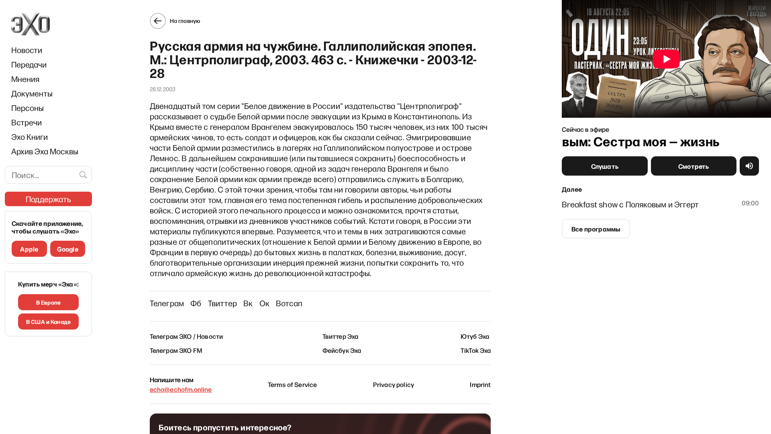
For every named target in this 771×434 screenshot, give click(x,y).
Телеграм (167, 303)
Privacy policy (393, 384)
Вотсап (289, 303)
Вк (248, 303)
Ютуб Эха (475, 336)
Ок (264, 303)
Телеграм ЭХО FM (176, 350)
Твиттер (222, 303)
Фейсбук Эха (341, 350)
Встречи (26, 122)
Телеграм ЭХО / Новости (186, 336)
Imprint (480, 384)
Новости (26, 50)
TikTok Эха (476, 350)
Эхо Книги (29, 136)
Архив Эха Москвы (44, 151)
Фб (195, 303)
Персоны (27, 107)
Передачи (29, 64)
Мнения (25, 79)
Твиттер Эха (340, 336)
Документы (32, 93)
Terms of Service (292, 384)
